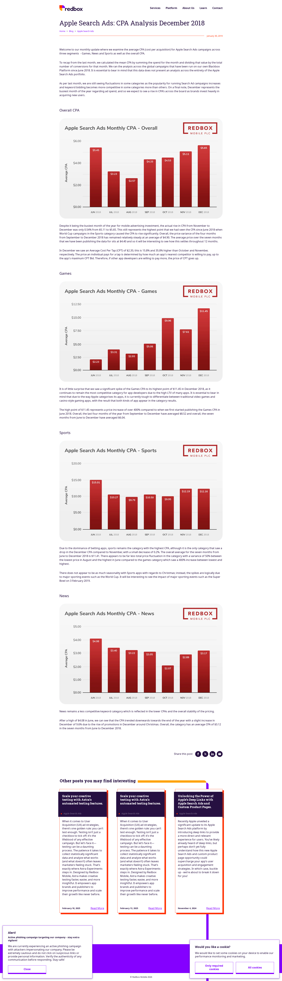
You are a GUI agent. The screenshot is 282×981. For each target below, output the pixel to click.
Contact (217, 8)
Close (27, 969)
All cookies (255, 967)
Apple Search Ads (85, 31)
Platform (171, 8)
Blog (71, 31)
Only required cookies (214, 967)
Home (62, 31)
